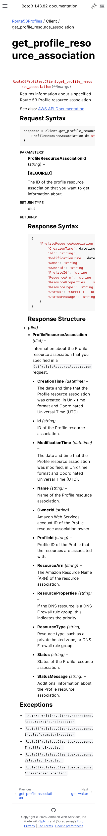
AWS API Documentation (61, 108)
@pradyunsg (65, 821)
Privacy (29, 826)
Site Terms (45, 826)
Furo (80, 821)
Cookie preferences (69, 826)
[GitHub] (53, 811)
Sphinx (44, 821)
